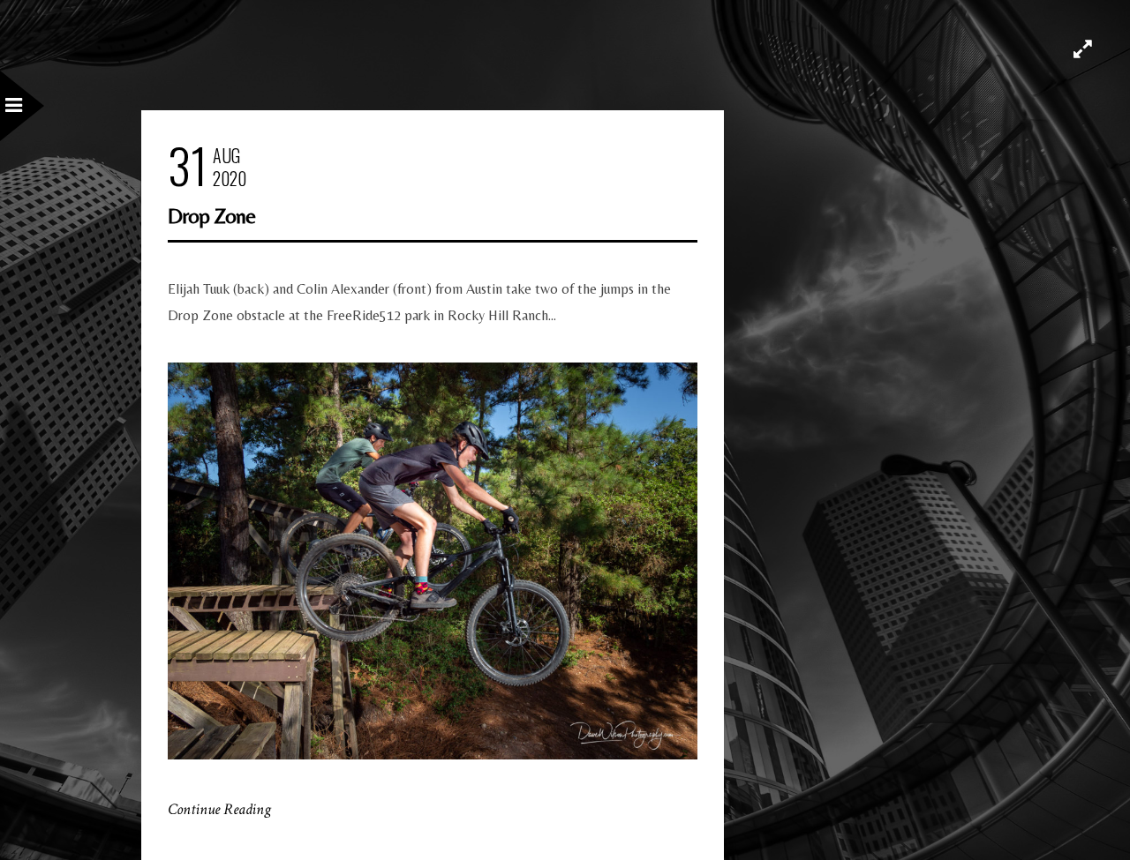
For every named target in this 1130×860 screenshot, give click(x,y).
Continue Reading (219, 809)
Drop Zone (211, 216)
